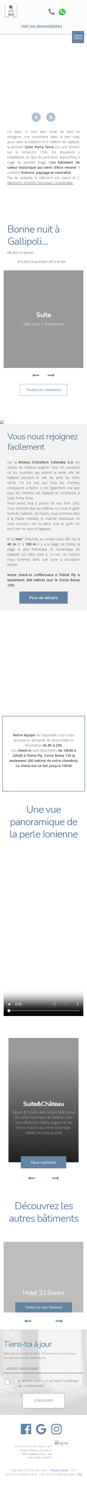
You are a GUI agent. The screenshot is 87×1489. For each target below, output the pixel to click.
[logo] (20, 11)
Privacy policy (59, 1470)
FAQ (79, 1474)
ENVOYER (43, 1400)
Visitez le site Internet (43, 1307)
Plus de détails (43, 598)
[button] (36, 117)
